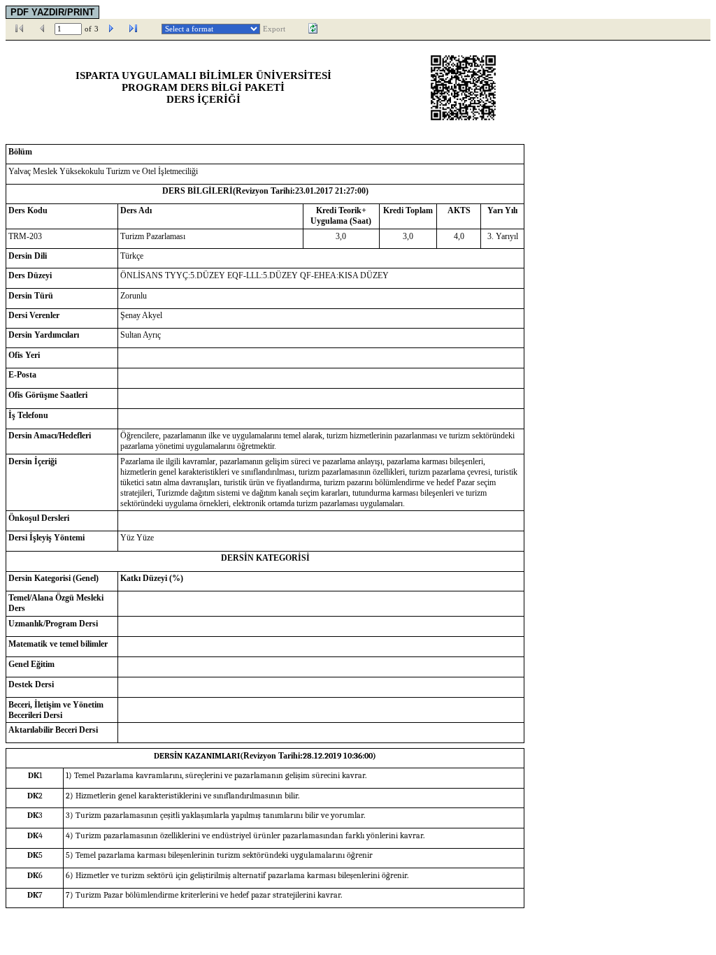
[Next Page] (111, 28)
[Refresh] (313, 28)
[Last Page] (133, 28)
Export (274, 29)
